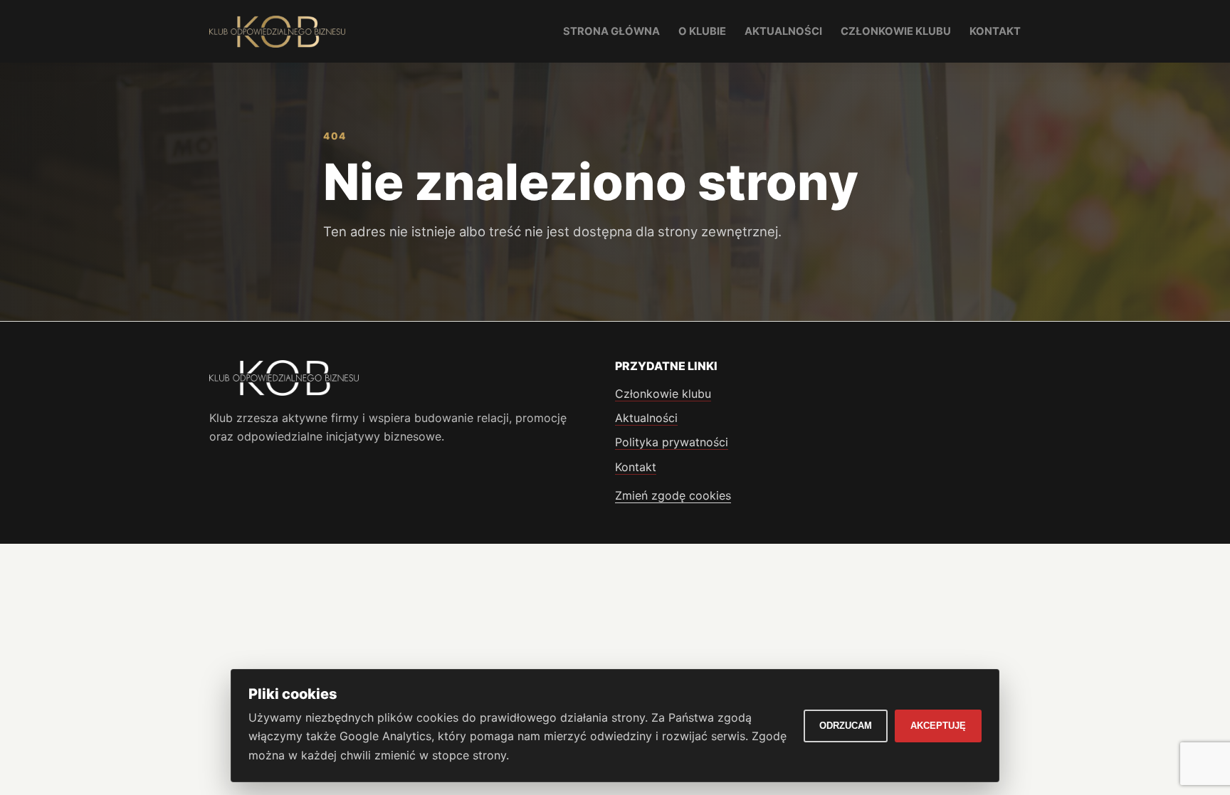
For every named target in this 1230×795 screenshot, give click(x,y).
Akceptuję (938, 725)
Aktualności (783, 31)
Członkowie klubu (896, 31)
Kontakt (995, 31)
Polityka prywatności (671, 442)
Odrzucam (845, 725)
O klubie (702, 31)
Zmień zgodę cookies (673, 495)
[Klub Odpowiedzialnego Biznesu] (277, 32)
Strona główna (611, 31)
